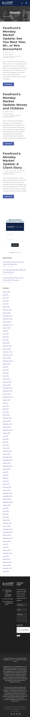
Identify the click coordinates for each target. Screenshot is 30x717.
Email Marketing (12, 252)
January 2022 (7, 454)
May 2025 (6, 337)
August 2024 (6, 364)
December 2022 (7, 424)
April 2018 (6, 556)
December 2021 (7, 457)
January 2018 (7, 565)
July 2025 (5, 331)
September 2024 (8, 361)
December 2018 (7, 553)
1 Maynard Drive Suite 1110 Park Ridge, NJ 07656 (8, 593)
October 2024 (7, 358)
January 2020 (7, 526)
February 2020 (7, 523)
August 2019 (6, 541)
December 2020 (7, 493)
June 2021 (6, 475)
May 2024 (6, 373)
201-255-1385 (9, 599)
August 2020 (6, 505)
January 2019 (7, 550)
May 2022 (6, 442)
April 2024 (6, 376)
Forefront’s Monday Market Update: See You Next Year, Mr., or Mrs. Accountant (14, 38)
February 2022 (7, 451)
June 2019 (6, 547)
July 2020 (5, 508)
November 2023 (7, 391)
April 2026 (6, 304)
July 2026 (5, 295)
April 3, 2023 (9, 170)
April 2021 (6, 481)
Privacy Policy (20, 707)
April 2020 (6, 517)
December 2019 (7, 529)
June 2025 (6, 334)
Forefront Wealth (9, 57)
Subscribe (15, 245)
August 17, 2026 (7, 274)
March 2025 (6, 343)
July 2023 (5, 403)
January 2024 (7, 385)
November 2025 (7, 319)
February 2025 (7, 346)
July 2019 (5, 544)
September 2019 (8, 538)
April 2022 (6, 445)
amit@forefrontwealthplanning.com (9, 603)
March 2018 (6, 559)
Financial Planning (15, 56)
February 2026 (7, 310)
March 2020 (6, 520)
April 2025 (6, 340)
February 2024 (7, 382)
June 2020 (6, 511)
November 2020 (7, 496)
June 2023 (6, 406)
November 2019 (7, 532)
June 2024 (6, 370)
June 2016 (6, 571)
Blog (6, 56)
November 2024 (7, 355)
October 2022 (7, 427)
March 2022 (6, 448)
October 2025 (7, 322)
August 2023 (6, 400)
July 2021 (5, 472)
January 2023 (7, 421)
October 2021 (7, 463)
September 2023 (8, 397)
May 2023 (6, 409)
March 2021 (6, 484)
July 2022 (5, 436)
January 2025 (7, 349)
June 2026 (6, 298)
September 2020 (8, 502)
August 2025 (6, 328)
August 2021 (6, 469)
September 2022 (8, 430)
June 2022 (6, 439)
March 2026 (6, 307)
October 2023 (7, 394)
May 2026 (6, 301)
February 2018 (7, 562)
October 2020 (7, 499)
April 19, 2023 (9, 111)
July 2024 (5, 367)
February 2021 (7, 487)
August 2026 (6, 292)
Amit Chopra (9, 54)
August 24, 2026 (8, 266)
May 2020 (6, 514)
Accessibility (7, 709)
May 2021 (6, 478)
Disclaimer (15, 709)
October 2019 (7, 535)
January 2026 (7, 313)
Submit (18, 635)
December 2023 (7, 388)
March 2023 (6, 415)
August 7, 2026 (7, 282)
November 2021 (7, 460)
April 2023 (6, 412)
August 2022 (6, 433)
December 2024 (7, 352)
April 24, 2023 (9, 52)
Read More (8, 84)
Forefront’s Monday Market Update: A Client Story (12, 160)
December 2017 (7, 568)
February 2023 (7, 418)
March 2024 (6, 379)
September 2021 (8, 466)
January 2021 (7, 490)
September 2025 (8, 325)
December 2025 (7, 316)
